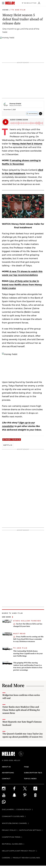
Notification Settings (30, 830)
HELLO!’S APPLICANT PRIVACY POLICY (18, 851)
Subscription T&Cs (33, 773)
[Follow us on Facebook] (18, 788)
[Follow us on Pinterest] (28, 795)
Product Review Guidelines (26, 858)
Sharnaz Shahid (15, 104)
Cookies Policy (23, 809)
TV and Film (19, 10)
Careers (6, 858)
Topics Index (30, 778)
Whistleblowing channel (14, 823)
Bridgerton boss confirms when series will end (21, 696)
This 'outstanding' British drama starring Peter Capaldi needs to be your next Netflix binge (28, 653)
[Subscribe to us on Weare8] (38, 795)
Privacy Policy (9, 830)
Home (5, 10)
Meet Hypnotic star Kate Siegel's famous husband (22, 723)
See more (6, 617)
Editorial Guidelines (12, 844)
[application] (23, 206)
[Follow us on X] (28, 788)
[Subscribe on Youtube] (7, 795)
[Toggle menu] (3, 3)
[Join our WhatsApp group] (7, 802)
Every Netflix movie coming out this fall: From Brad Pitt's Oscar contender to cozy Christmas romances (28, 639)
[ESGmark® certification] (19, 754)
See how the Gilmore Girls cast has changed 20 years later (27, 625)
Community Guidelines (13, 816)
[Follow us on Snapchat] (18, 795)
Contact (6, 778)
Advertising (8, 773)
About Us (6, 767)
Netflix (7, 445)
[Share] (40, 113)
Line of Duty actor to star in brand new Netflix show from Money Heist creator (22, 284)
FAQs (26, 767)
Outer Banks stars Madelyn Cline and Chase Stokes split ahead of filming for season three (21, 709)
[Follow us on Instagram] (7, 788)
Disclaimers (8, 809)
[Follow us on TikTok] (38, 788)
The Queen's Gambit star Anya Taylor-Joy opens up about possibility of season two (22, 735)
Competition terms (11, 837)
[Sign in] (39, 3)
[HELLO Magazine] (10, 3)
